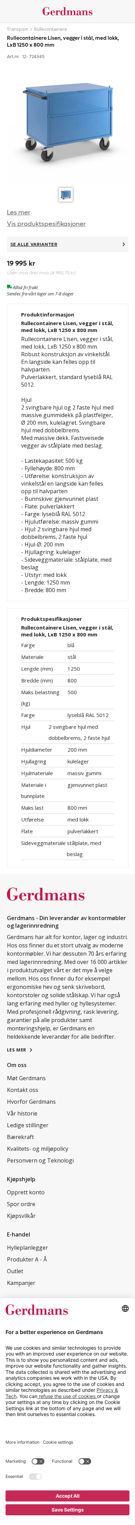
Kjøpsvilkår (21, 1216)
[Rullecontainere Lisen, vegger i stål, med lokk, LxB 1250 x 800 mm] (67, 122)
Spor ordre (21, 1204)
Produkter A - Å (27, 1259)
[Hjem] (67, 11)
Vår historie (22, 1113)
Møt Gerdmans (26, 1078)
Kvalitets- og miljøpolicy (37, 1148)
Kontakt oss (22, 1090)
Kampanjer (21, 1283)
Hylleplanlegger (27, 1247)
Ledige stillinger (27, 1125)
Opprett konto (26, 1192)
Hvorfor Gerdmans (31, 1101)
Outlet (15, 1271)
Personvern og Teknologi (40, 1160)
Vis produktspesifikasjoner (46, 224)
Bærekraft (20, 1137)
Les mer (18, 213)
